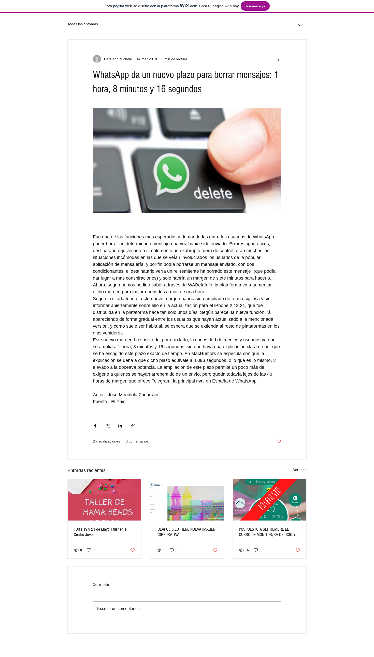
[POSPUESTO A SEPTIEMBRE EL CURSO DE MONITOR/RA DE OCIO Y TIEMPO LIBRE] (269, 500)
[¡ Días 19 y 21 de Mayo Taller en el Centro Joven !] (104, 500)
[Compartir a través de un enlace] (132, 425)
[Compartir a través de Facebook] (95, 425)
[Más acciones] (278, 59)
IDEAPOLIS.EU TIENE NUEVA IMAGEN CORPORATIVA (185, 532)
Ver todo (300, 470)
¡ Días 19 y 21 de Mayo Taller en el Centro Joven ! (100, 532)
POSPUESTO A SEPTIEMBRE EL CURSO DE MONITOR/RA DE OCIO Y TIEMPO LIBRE (267, 532)
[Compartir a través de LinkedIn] (120, 425)
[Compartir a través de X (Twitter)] (107, 425)
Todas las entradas (82, 24)
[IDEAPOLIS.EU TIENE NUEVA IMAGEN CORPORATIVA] (187, 500)
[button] (300, 24)
